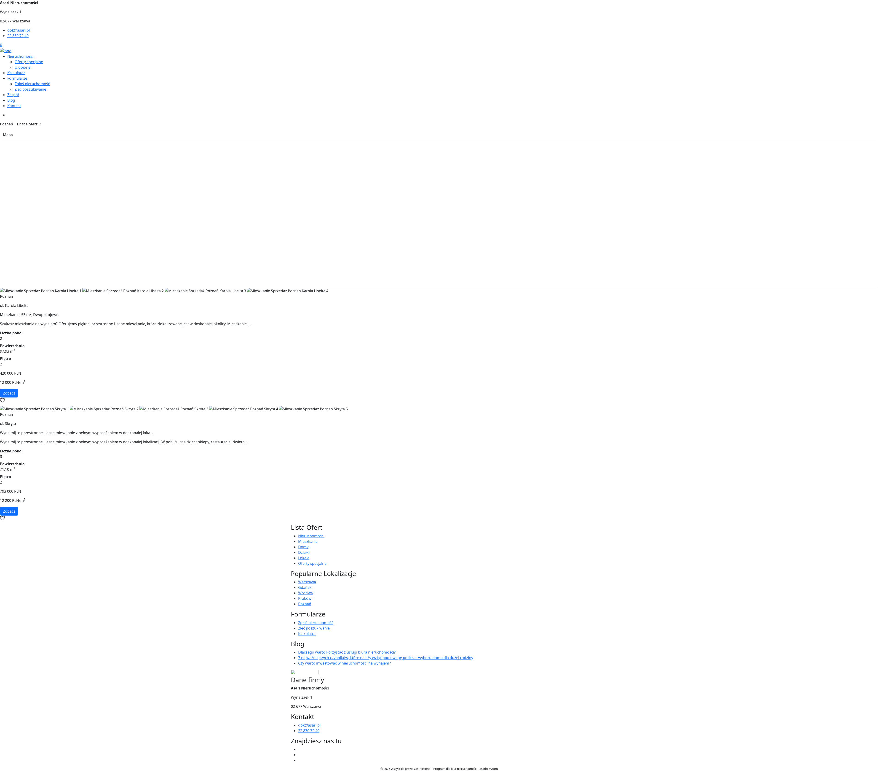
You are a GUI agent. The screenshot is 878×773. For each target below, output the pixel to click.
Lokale (303, 557)
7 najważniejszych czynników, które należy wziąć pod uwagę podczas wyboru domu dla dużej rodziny (385, 657)
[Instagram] (300, 760)
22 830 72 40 (18, 35)
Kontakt (14, 105)
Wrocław (305, 592)
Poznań (304, 603)
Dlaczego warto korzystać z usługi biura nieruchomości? (347, 652)
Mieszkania (308, 541)
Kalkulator (16, 72)
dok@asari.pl (18, 30)
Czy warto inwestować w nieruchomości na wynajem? (344, 663)
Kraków (304, 598)
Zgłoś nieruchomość (32, 83)
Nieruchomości (20, 56)
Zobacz (9, 393)
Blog (11, 100)
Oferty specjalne (29, 61)
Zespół (13, 94)
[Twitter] (300, 754)
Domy (303, 546)
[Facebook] (300, 749)
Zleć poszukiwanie (30, 89)
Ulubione (22, 67)
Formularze (17, 78)
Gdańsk (304, 587)
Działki (304, 552)
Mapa (8, 134)
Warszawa (307, 581)
